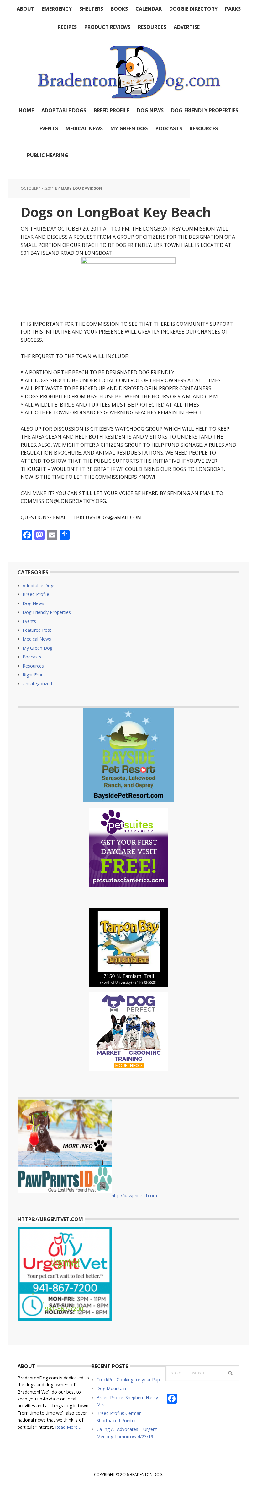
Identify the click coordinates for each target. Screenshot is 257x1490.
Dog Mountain (111, 1388)
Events (29, 621)
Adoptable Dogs (39, 585)
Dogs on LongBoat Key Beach (116, 212)
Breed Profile (36, 594)
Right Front (34, 675)
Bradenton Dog (128, 68)
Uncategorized (37, 683)
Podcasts (32, 657)
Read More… (68, 1427)
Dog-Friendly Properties (47, 612)
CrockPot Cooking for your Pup (128, 1380)
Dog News (33, 603)
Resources (33, 666)
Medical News (37, 639)
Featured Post (37, 630)
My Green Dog (37, 648)
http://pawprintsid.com (134, 1195)
